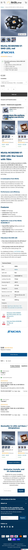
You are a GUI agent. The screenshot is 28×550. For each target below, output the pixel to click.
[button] (14, 57)
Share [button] (19, 391)
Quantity (3, 86)
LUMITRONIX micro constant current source (16, 108)
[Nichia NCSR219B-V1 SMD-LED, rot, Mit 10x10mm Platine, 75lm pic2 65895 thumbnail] (8, 39)
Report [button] (15, 391)
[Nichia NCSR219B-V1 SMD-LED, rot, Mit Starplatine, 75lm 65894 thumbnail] (3, 39)
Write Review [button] (14, 354)
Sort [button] (2, 361)
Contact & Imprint (7, 544)
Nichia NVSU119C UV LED (7, 139)
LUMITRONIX (17, 251)
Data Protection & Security (8, 545)
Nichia (16, 269)
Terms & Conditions (21, 545)
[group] (14, 348)
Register (21, 491)
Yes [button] (13, 391)
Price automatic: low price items (14, 307)
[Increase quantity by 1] (14, 89)
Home (2, 7)
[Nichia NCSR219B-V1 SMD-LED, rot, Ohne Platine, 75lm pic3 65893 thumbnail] (13, 39)
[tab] (15, 366)
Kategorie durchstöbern (14, 462)
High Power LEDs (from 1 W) (14, 306)
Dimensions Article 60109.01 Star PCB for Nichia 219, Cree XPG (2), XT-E (14, 314)
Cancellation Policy (18, 544)
